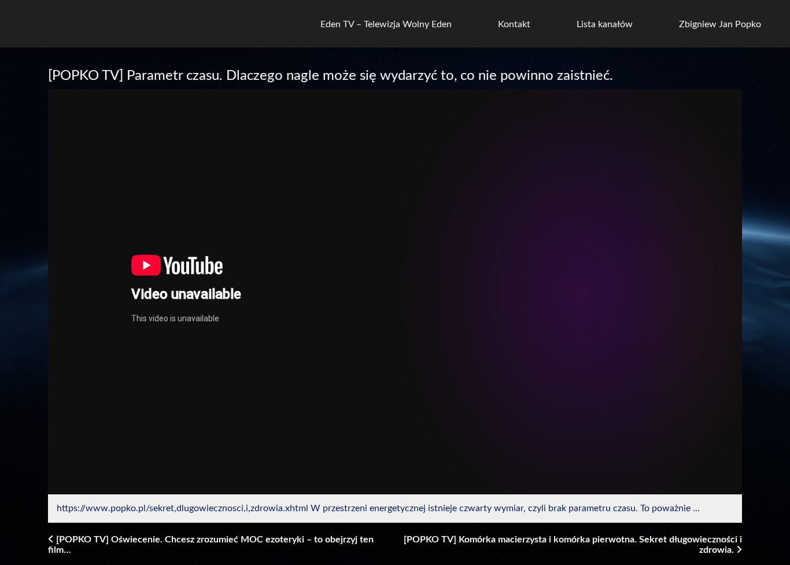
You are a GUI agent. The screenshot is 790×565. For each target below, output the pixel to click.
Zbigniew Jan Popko (720, 24)
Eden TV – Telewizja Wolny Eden (386, 24)
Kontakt (514, 24)
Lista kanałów (605, 24)
